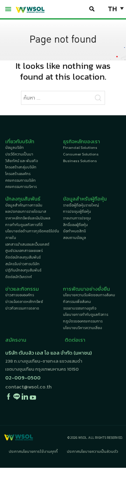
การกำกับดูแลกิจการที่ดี (24, 224)
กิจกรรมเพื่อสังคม (77, 301)
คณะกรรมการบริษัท (20, 180)
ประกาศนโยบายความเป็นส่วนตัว (92, 451)
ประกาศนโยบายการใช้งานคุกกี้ (33, 451)
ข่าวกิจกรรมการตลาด (22, 308)
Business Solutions (80, 160)
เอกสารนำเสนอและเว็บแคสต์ (27, 244)
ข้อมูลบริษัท (14, 147)
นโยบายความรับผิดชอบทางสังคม (89, 295)
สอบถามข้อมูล (74, 237)
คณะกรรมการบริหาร (21, 186)
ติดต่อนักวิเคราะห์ (18, 276)
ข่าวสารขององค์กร (19, 295)
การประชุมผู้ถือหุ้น (77, 211)
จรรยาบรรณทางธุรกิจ (79, 308)
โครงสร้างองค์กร (17, 173)
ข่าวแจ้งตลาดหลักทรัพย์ (24, 301)
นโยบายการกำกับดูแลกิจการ (85, 314)
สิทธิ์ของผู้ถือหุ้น (75, 224)
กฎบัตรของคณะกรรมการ (83, 321)
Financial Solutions (80, 147)
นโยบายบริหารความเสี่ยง (82, 327)
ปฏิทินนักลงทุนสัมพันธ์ (23, 270)
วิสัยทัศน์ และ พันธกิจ (21, 160)
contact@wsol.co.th (28, 387)
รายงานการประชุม (77, 218)
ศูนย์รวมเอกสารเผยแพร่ (24, 250)
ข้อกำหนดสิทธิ (74, 231)
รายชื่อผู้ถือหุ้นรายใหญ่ (81, 205)
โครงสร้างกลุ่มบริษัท (20, 167)
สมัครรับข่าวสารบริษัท (22, 264)
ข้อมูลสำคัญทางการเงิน (23, 205)
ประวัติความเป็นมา (19, 154)
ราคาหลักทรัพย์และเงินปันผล (27, 218)
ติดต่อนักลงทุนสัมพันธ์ (23, 257)
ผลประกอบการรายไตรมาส (25, 211)
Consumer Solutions (81, 154)
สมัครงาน (15, 340)
